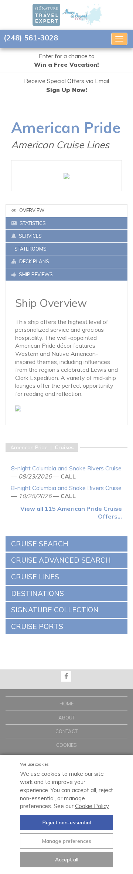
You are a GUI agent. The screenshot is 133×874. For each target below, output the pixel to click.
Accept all (66, 859)
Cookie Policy (92, 806)
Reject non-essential (66, 822)
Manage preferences (66, 841)
